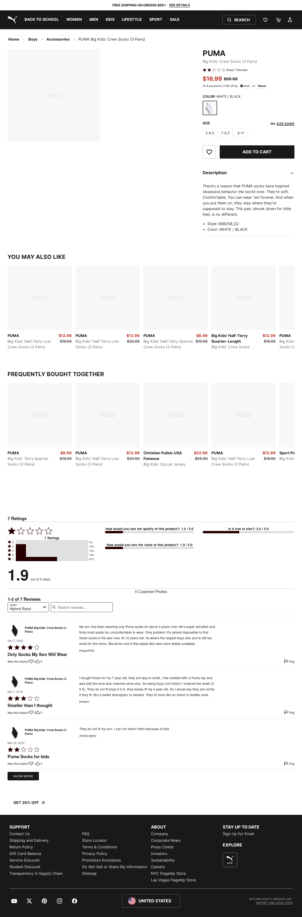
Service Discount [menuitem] (24, 860)
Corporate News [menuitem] (165, 840)
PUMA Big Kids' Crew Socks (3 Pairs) (45, 630)
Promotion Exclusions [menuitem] (101, 860)
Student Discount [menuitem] (24, 866)
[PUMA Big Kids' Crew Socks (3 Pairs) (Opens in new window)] (15, 631)
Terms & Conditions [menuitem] (99, 847)
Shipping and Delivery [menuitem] (29, 840)
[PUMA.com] (11, 20)
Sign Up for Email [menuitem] (238, 833)
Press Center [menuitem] (162, 847)
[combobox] (28, 607)
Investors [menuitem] (159, 853)
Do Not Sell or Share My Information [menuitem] (114, 866)
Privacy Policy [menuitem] (94, 853)
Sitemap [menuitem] (89, 873)
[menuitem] (42, 19)
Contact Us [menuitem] (19, 833)
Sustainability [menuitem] (163, 860)
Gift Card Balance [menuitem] (25, 853)
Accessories (58, 39)
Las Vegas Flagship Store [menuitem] (173, 880)
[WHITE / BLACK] (210, 108)
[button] (52, 542)
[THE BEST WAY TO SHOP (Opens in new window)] (230, 860)
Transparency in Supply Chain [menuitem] (36, 873)
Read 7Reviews (236, 70)
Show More (23, 776)
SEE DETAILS (179, 5)
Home (13, 39)
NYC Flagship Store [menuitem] (168, 873)
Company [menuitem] (159, 833)
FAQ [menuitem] (85, 833)
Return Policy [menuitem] (21, 847)
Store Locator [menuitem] (94, 840)
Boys (33, 39)
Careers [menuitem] (158, 866)
